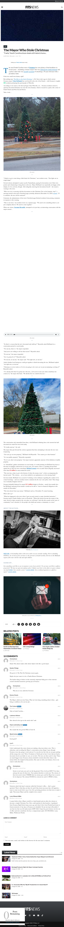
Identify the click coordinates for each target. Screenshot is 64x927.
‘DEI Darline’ (15, 893)
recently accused (29, 71)
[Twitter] (26, 915)
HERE (11, 570)
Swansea (32, 67)
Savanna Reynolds (19, 207)
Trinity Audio (19, 62)
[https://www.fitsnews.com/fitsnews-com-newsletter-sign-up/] (32, 595)
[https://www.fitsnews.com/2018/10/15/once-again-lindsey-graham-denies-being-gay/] (51, 639)
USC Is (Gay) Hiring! (28, 646)
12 (20, 56)
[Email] (39, 915)
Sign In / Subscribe (59, 1)
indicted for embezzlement (48, 69)
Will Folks (7, 56)
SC (5, 46)
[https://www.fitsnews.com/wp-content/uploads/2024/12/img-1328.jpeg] (32, 134)
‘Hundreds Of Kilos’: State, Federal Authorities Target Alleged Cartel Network (33, 856)
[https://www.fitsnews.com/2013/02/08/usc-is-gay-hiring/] (32, 639)
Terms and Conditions (32, 925)
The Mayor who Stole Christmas (23, 79)
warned (55, 193)
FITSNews (27, 648)
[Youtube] (35, 915)
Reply (59, 668)
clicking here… (38, 615)
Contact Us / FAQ (22, 925)
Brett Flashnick (34, 549)
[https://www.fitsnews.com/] (32, 909)
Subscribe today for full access (12, 920)
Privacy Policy (41, 925)
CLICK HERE (30, 570)
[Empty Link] (60, 852)
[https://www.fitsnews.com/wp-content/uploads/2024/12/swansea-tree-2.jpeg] (32, 406)
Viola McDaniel (17, 81)
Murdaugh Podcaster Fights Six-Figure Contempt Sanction (27, 867)
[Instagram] (30, 915)
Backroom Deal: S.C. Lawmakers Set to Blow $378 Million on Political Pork (31, 876)
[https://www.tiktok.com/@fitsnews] (42, 915)
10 (22, 895)
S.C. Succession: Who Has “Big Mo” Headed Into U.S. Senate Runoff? (30, 884)
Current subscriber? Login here (12, 922)
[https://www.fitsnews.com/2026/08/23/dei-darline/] (6, 895)
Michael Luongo (31, 468)
